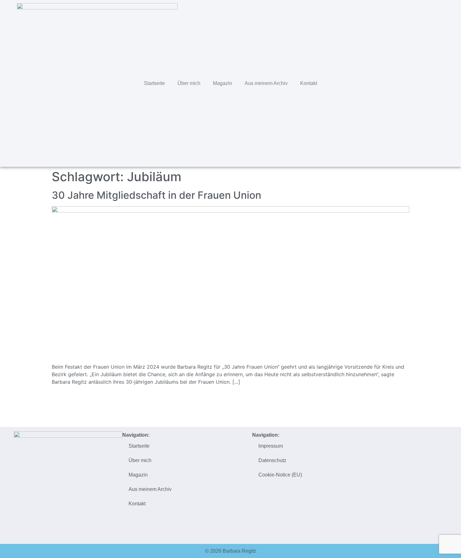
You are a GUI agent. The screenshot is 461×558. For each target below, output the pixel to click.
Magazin (222, 83)
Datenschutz (272, 460)
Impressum (270, 446)
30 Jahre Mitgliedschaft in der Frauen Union (156, 195)
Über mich (189, 83)
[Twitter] (404, 82)
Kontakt (308, 83)
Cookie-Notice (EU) (280, 474)
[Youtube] (443, 82)
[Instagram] (430, 82)
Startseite (154, 83)
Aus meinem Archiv (266, 83)
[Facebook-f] (417, 82)
